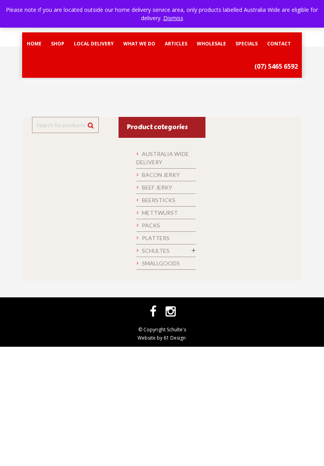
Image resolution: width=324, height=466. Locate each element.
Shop (57, 43)
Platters (156, 238)
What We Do (139, 43)
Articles (176, 43)
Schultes (156, 250)
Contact (279, 43)
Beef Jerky (157, 187)
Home (34, 43)
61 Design (175, 337)
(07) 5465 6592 (276, 66)
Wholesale (211, 43)
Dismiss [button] (173, 18)
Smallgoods (161, 263)
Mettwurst (160, 212)
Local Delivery (94, 43)
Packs (151, 225)
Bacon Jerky (161, 174)
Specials (246, 43)
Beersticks (158, 200)
